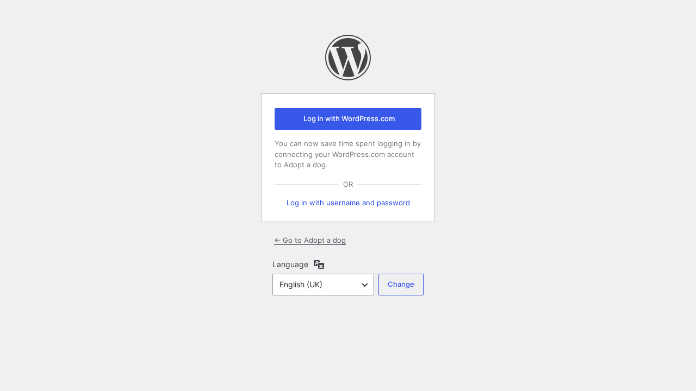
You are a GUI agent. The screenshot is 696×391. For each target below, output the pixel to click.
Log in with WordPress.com (349, 118)
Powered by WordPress (348, 57)
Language (290, 264)
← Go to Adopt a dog (310, 240)
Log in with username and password (348, 202)
